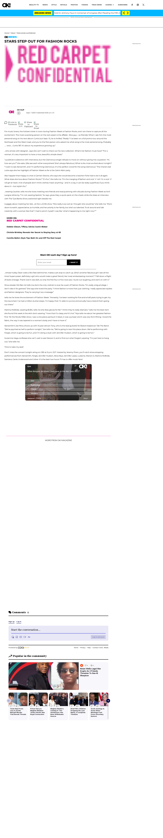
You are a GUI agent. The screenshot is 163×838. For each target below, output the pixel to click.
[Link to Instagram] (138, 4)
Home (6, 33)
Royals (63, 5)
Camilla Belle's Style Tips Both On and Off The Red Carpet (34, 238)
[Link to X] (143, 4)
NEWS (45, 5)
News (13, 33)
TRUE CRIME (97, 5)
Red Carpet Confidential (26, 33)
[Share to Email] (36, 122)
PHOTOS (74, 5)
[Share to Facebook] (12, 122)
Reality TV (34, 5)
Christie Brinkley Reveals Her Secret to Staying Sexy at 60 (34, 232)
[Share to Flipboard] (28, 122)
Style (54, 5)
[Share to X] (20, 122)
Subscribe (122, 5)
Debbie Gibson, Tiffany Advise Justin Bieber (27, 227)
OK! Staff (20, 110)
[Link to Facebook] (132, 4)
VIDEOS (85, 5)
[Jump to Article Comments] (5, 122)
